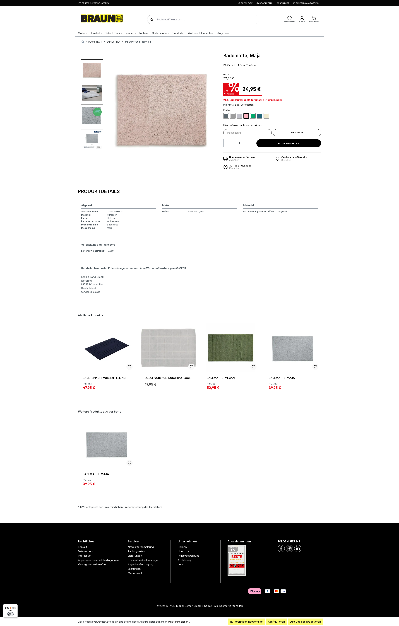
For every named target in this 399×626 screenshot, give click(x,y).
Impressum (84, 555)
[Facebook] (281, 548)
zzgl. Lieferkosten (244, 104)
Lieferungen (135, 555)
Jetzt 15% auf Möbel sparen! (93, 3)
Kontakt (82, 547)
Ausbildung (184, 560)
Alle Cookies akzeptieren (305, 621)
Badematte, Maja (282, 377)
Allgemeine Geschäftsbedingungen (98, 560)
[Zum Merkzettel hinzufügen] (129, 367)
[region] (149, 110)
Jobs (181, 564)
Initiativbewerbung (188, 555)
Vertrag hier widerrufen (92, 564)
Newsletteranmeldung (141, 547)
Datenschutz (85, 551)
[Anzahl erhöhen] (252, 143)
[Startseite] (82, 41)
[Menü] (16, 606)
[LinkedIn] (297, 548)
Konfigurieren (276, 621)
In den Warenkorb (288, 143)
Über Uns (183, 551)
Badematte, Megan (221, 377)
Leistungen (134, 568)
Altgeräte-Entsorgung (140, 564)
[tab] (99, 191)
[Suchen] (151, 19)
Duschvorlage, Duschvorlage (167, 377)
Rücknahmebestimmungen (143, 560)
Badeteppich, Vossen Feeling (104, 377)
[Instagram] (289, 548)
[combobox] (203, 19)
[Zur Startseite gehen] (101, 18)
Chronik (182, 547)
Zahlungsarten (136, 551)
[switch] (10, 614)
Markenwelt (135, 573)
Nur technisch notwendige (246, 621)
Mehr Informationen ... (179, 621)
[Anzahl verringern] (226, 143)
